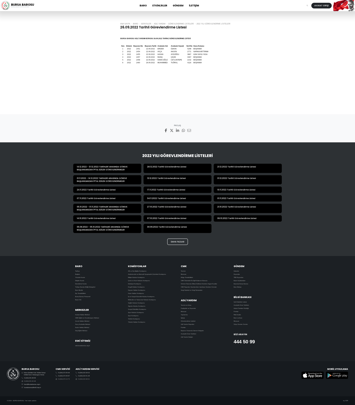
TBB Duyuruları (238, 277)
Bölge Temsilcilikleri (187, 277)
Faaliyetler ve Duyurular (188, 308)
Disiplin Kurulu (79, 280)
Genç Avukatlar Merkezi (82, 324)
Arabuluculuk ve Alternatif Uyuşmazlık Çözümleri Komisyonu (147, 274)
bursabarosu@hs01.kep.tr (32, 387)
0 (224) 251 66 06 (30, 378)
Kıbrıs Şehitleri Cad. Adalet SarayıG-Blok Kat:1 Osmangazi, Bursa (35, 373)
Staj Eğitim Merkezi (81, 330)
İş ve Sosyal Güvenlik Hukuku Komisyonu (141, 296)
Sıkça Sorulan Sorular (241, 324)
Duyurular (237, 274)
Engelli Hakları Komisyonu (136, 287)
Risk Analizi (237, 314)
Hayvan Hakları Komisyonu (136, 290)
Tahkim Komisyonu (134, 319)
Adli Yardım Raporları (187, 324)
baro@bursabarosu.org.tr (32, 384)
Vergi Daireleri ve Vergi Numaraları (191, 290)
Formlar (183, 327)
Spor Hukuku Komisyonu (136, 312)
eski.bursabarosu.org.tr (82, 345)
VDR (346, 400)
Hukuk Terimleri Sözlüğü (241, 308)
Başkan (77, 274)
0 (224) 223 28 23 (84, 372)
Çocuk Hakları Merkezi (82, 321)
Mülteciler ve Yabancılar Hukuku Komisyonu (142, 299)
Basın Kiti (78, 299)
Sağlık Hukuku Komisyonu (136, 303)
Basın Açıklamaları (239, 280)
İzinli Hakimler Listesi (240, 302)
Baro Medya (237, 287)
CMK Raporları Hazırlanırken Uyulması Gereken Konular (199, 287)
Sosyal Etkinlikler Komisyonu (137, 309)
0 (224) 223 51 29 (84, 376)
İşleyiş (183, 318)
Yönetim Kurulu (80, 277)
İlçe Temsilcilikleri (80, 293)
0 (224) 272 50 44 (64, 372)
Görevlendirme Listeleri (188, 321)
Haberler (236, 271)
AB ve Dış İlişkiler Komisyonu (137, 271)
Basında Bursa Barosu (241, 284)
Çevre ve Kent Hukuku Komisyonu (139, 280)
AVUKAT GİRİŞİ (321, 5)
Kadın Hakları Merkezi (82, 327)
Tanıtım (183, 271)
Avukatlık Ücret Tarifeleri (188, 334)
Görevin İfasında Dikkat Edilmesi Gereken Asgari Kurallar (199, 284)
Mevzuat (183, 274)
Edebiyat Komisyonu (134, 284)
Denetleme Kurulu (81, 284)
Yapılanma (184, 314)
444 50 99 (244, 341)
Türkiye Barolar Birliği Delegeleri (85, 287)
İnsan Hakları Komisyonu (136, 293)
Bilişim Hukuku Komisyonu (136, 277)
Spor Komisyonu (133, 315)
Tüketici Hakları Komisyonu (136, 322)
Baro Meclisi (79, 290)
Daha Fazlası (177, 241)
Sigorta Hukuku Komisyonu (136, 306)
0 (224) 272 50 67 (64, 376)
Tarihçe (77, 271)
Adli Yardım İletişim (187, 337)
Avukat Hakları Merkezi (82, 314)
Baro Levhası (238, 318)
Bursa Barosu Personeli (82, 296)
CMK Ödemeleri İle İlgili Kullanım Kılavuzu (194, 280)
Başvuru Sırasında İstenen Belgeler (192, 330)
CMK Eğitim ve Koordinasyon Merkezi (87, 318)
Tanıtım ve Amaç (186, 305)
